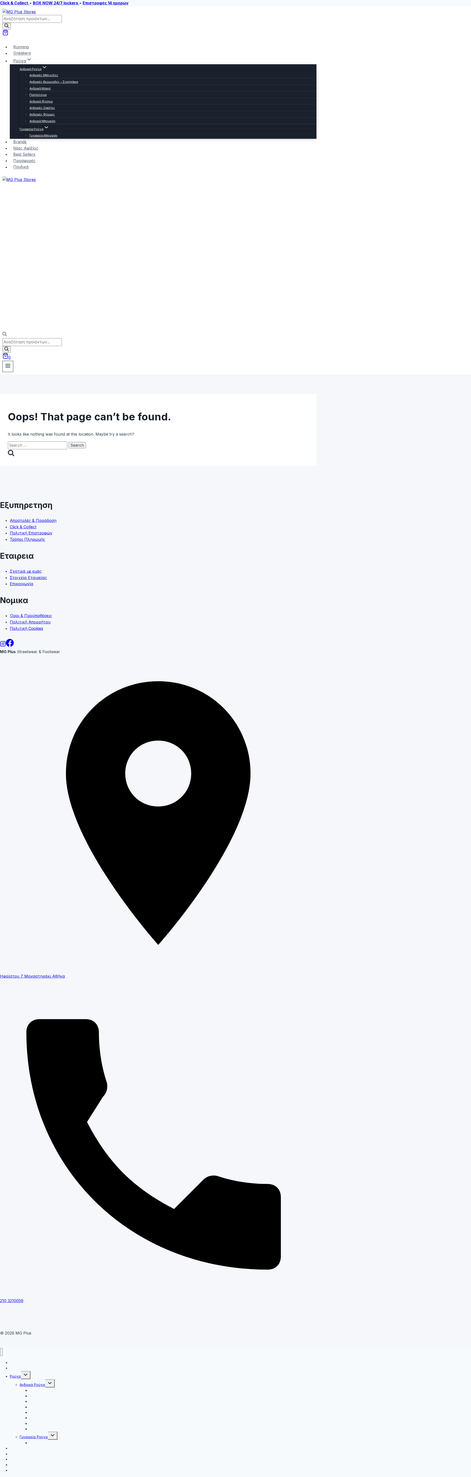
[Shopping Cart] (5, 34)
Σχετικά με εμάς (26, 571)
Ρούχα (15, 1376)
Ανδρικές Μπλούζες (43, 75)
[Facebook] (10, 645)
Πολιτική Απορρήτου (30, 622)
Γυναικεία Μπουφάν (43, 135)
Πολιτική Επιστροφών (31, 533)
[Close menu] (1, 1352)
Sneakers (22, 53)
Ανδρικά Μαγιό (40, 88)
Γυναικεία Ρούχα (34, 1437)
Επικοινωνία (21, 583)
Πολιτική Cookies (26, 628)
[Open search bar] (4, 334)
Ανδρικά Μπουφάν (42, 121)
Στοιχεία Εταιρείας (28, 577)
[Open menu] (7, 366)
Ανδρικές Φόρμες (42, 114)
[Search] (6, 26)
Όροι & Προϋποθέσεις (31, 615)
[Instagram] (3, 645)
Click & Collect (23, 526)
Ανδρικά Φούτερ (41, 101)
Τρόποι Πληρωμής (27, 539)
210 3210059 (11, 1300)
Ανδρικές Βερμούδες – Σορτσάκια (53, 82)
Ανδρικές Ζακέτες (42, 108)
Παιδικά (21, 167)
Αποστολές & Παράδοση (33, 520)
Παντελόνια (38, 95)
